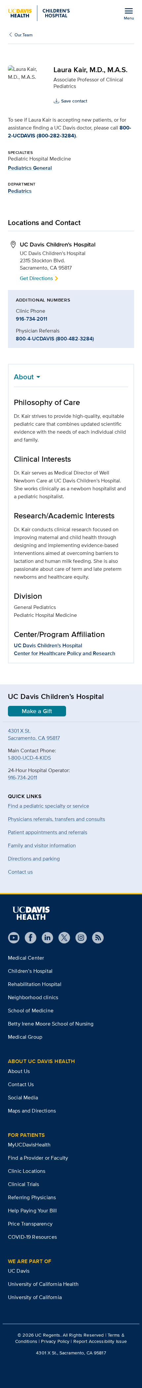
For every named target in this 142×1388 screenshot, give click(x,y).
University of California (35, 1297)
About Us (19, 1071)
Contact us (20, 872)
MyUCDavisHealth (29, 1144)
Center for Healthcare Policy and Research (64, 653)
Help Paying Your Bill (32, 1210)
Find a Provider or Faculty (38, 1158)
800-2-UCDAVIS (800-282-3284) (69, 131)
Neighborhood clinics (33, 997)
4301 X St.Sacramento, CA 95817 (34, 734)
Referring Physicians (32, 1197)
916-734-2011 (31, 319)
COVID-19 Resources (32, 1237)
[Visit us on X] (61, 937)
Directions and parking (34, 858)
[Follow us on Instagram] (78, 937)
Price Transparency (30, 1224)
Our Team (24, 35)
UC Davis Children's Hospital (48, 645)
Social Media (23, 1097)
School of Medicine (30, 1010)
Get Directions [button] (36, 278)
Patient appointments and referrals (47, 832)
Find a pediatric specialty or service (48, 806)
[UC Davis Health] (31, 913)
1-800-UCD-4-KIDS (29, 758)
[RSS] (95, 937)
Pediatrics (20, 191)
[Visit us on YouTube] (13, 937)
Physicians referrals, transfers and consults (56, 819)
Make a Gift (37, 711)
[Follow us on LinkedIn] (44, 937)
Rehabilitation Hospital (34, 984)
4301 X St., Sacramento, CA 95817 (71, 1352)
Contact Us (21, 1084)
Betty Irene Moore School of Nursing (51, 1023)
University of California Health (43, 1284)
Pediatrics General (30, 168)
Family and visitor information (42, 845)
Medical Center (26, 958)
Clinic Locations (27, 1171)
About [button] (24, 376)
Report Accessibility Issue (100, 1341)
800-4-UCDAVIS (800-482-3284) (55, 338)
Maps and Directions (32, 1110)
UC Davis (18, 1271)
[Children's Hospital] (39, 13)
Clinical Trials (23, 1184)
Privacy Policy (55, 1341)
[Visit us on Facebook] (27, 937)
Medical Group (25, 1037)
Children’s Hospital (30, 971)
